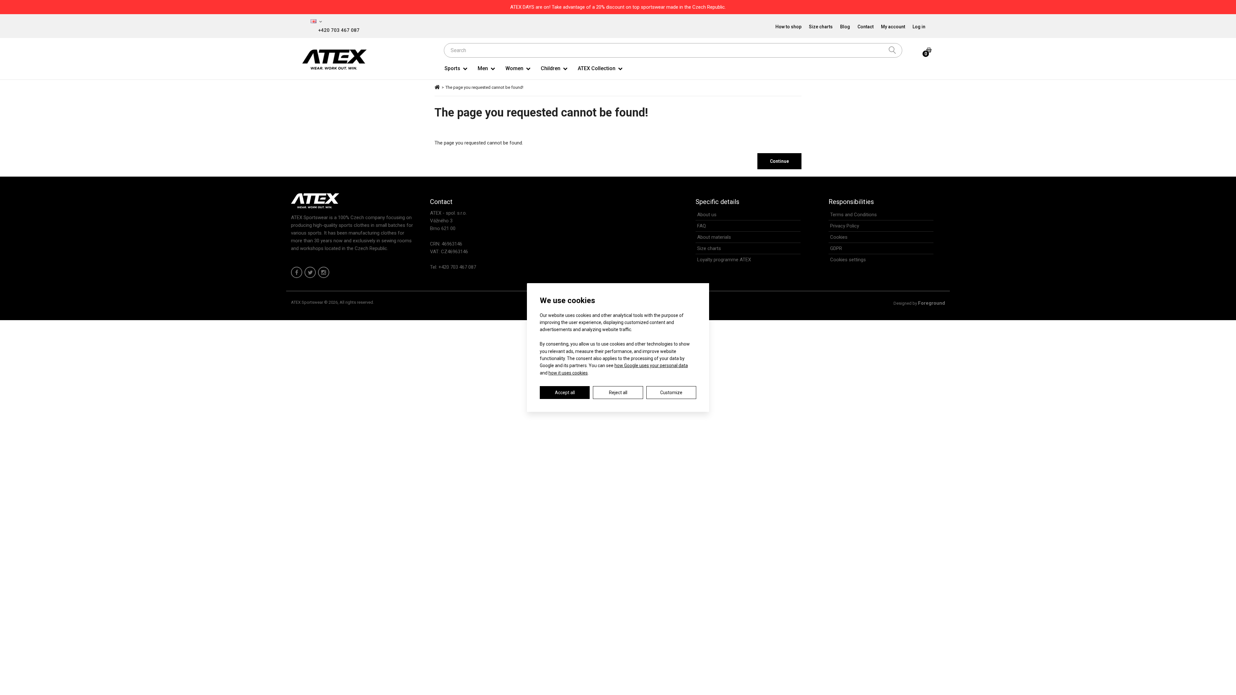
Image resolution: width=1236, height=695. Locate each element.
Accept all (565, 392)
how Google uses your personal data (651, 365)
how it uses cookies (568, 372)
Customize (671, 392)
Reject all (618, 392)
